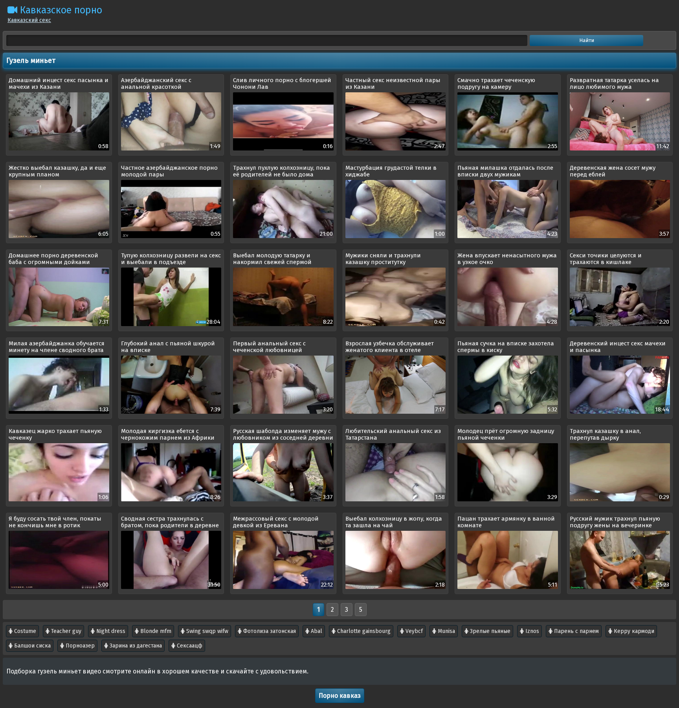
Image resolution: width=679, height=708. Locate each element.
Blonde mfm (155, 631)
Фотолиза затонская (269, 631)
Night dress (110, 631)
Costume (24, 631)
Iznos (531, 631)
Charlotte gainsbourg (363, 631)
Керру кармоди (633, 631)
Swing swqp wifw (206, 631)
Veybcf (413, 631)
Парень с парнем (575, 631)
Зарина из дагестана (135, 645)
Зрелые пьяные (489, 631)
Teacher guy (65, 631)
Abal (315, 631)
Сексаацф (188, 645)
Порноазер (79, 645)
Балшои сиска (32, 645)
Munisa (445, 631)
